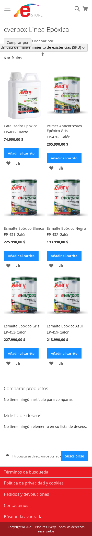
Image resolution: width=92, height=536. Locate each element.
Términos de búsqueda (26, 472)
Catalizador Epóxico (20, 125)
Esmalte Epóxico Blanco (24, 228)
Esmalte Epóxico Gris (21, 326)
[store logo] (28, 10)
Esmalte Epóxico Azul (65, 326)
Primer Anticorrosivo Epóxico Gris (64, 128)
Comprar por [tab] (18, 42)
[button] (8, 162)
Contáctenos (16, 505)
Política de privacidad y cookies (34, 483)
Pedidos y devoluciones (26, 494)
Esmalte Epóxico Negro (66, 228)
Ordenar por (42, 41)
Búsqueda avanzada (23, 516)
